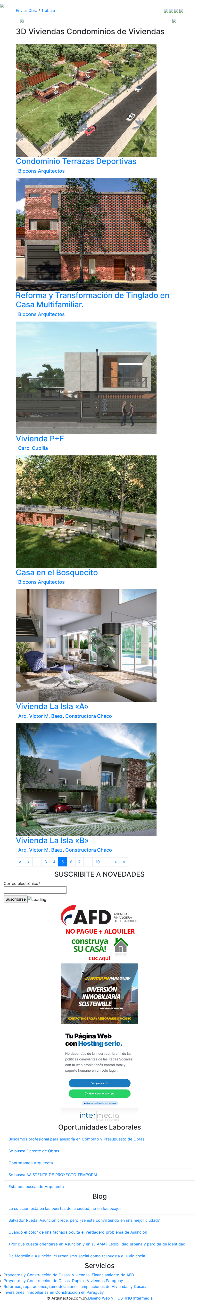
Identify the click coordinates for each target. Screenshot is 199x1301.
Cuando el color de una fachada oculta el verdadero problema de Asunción (77, 1232)
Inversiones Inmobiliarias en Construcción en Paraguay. (54, 1292)
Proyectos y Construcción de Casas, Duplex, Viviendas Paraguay (63, 1280)
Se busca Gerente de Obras (33, 1150)
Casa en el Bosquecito (57, 572)
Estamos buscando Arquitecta (36, 1186)
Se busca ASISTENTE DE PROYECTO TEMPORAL (53, 1174)
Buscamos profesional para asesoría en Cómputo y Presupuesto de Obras (76, 1139)
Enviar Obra (26, 10)
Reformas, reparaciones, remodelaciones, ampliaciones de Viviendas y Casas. (75, 1286)
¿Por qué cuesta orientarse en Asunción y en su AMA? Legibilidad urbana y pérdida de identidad (96, 1244)
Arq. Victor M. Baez (40, 716)
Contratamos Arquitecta (30, 1162)
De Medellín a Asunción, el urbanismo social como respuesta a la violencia (76, 1255)
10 (98, 861)
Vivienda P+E (40, 438)
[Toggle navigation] (174, 20)
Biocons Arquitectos (41, 171)
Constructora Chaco (88, 716)
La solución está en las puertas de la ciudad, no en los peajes (64, 1208)
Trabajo (48, 10)
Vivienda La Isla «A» (52, 706)
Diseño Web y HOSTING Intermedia (120, 1298)
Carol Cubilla (33, 448)
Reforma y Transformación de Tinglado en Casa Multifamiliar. (92, 300)
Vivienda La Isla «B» (52, 840)
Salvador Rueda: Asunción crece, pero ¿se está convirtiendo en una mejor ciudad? (84, 1220)
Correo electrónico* (22, 883)
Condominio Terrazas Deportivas (76, 161)
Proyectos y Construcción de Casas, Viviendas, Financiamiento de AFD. (69, 1274)
